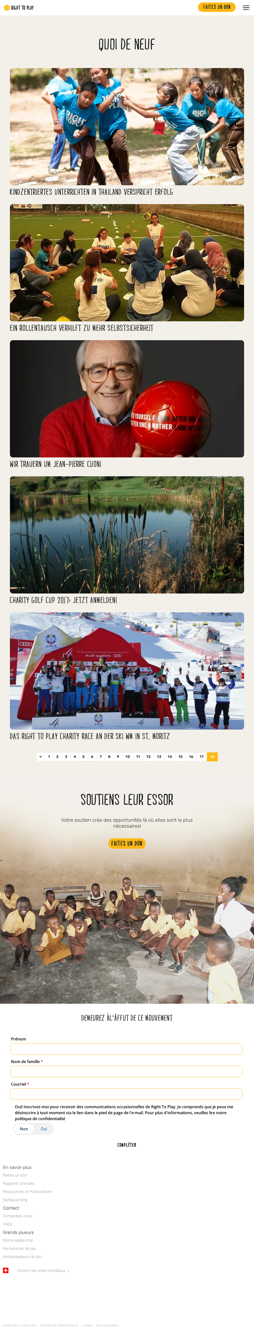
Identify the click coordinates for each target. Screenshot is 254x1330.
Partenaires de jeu (19, 1248)
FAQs (7, 1224)
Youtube (47, 1285)
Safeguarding (15, 1199)
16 (191, 757)
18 (212, 757)
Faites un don (15, 1175)
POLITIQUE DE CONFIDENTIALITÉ (59, 1325)
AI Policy (87, 1325)
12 (148, 757)
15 (180, 757)
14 (170, 757)
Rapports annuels (18, 1183)
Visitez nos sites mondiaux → (43, 1270)
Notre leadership (18, 1240)
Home (19, 8)
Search (192, 7)
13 (159, 757)
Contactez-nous (17, 1216)
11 (138, 757)
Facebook (5, 1285)
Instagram (26, 1285)
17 (202, 757)
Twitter (16, 1285)
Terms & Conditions (107, 1325)
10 (128, 757)
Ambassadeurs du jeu (22, 1256)
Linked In (37, 1285)
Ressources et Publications (27, 1191)
